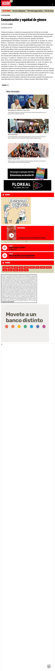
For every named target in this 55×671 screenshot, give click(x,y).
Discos (26, 270)
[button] (27, 241)
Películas (43, 267)
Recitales (32, 267)
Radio (37, 267)
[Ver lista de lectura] (49, 666)
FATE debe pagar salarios (28, 11)
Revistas (26, 267)
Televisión (10, 267)
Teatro (16, 267)
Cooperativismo (5, 15)
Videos (4, 267)
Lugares (5, 270)
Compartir (4, 85)
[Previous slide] (3, 511)
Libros (10, 270)
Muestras (49, 267)
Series (21, 267)
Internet (15, 270)
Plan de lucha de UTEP (45, 11)
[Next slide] (52, 511)
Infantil (21, 270)
